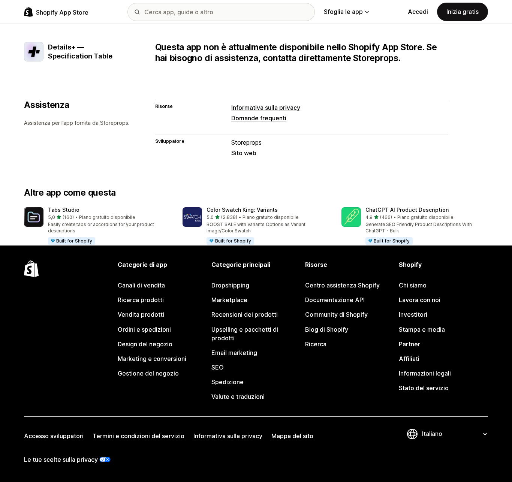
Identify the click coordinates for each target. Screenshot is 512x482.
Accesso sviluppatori (54, 436)
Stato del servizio (424, 388)
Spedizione (227, 382)
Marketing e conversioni (152, 358)
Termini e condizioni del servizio (138, 436)
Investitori (413, 314)
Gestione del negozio (148, 373)
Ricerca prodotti (141, 300)
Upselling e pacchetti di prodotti (244, 334)
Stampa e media (422, 329)
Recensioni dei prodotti (244, 314)
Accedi (418, 11)
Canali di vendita (141, 285)
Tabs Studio (63, 210)
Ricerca (315, 344)
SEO (217, 367)
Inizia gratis (462, 11)
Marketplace (229, 300)
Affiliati (409, 358)
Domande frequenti (258, 118)
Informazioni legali (425, 373)
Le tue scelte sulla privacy (61, 459)
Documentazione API (335, 300)
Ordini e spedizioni (144, 329)
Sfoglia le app (343, 11)
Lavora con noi (419, 300)
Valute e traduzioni (238, 396)
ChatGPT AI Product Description (407, 210)
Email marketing (234, 352)
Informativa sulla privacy (265, 107)
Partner (409, 344)
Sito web (243, 153)
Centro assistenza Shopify (342, 285)
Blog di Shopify (326, 329)
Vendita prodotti (141, 314)
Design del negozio (145, 344)
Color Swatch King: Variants (242, 210)
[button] (97, 226)
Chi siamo (413, 285)
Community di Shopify (336, 314)
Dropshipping (230, 285)
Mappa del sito (292, 436)
